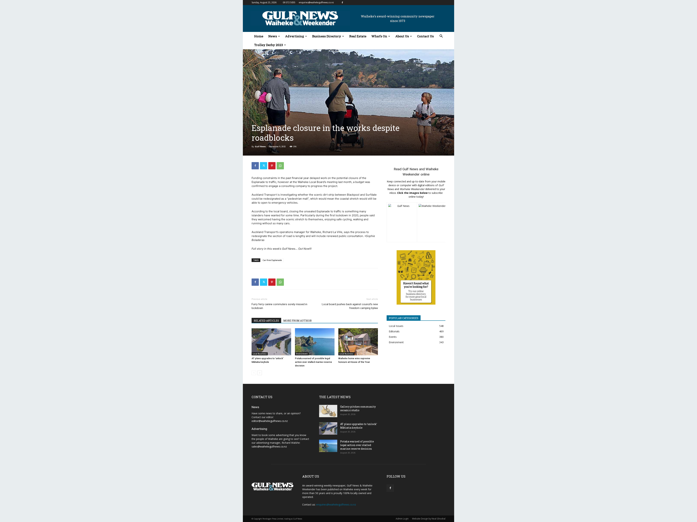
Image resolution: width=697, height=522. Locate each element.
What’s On (379, 36)
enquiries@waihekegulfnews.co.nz (316, 2)
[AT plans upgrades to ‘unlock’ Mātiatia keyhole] (271, 341)
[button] (441, 36)
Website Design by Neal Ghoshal (428, 518)
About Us (402, 36)
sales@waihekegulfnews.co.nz (269, 446)
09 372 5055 (289, 2)
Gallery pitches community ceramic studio (358, 408)
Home (258, 36)
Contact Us (425, 36)
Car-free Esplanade (272, 260)
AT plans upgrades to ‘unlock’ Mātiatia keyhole (358, 425)
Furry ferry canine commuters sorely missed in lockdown (279, 306)
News (272, 36)
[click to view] (401, 222)
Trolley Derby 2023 (268, 45)
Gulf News (260, 146)
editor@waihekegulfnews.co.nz (270, 421)
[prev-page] (254, 373)
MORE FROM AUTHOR (297, 320)
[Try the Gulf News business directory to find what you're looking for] (416, 277)
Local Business (260, 353)
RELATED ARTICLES (266, 320)
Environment (302, 353)
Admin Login (402, 518)
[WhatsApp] (280, 165)
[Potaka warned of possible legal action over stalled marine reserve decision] (315, 341)
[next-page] (259, 373)
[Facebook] (342, 2)
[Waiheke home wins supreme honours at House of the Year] (358, 341)
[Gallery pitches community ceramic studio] (328, 411)
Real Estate (357, 36)
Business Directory (326, 36)
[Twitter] (263, 165)
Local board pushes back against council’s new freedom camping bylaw (350, 306)
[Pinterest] (272, 165)
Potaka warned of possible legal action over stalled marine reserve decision (313, 362)
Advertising (294, 36)
